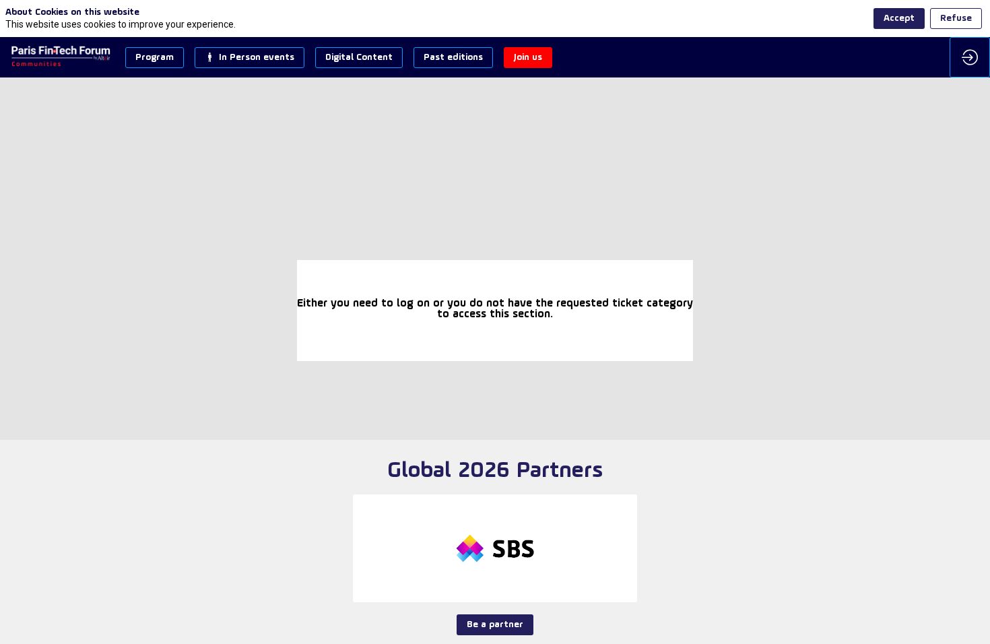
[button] (154, 57)
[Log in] (970, 57)
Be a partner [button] (495, 625)
